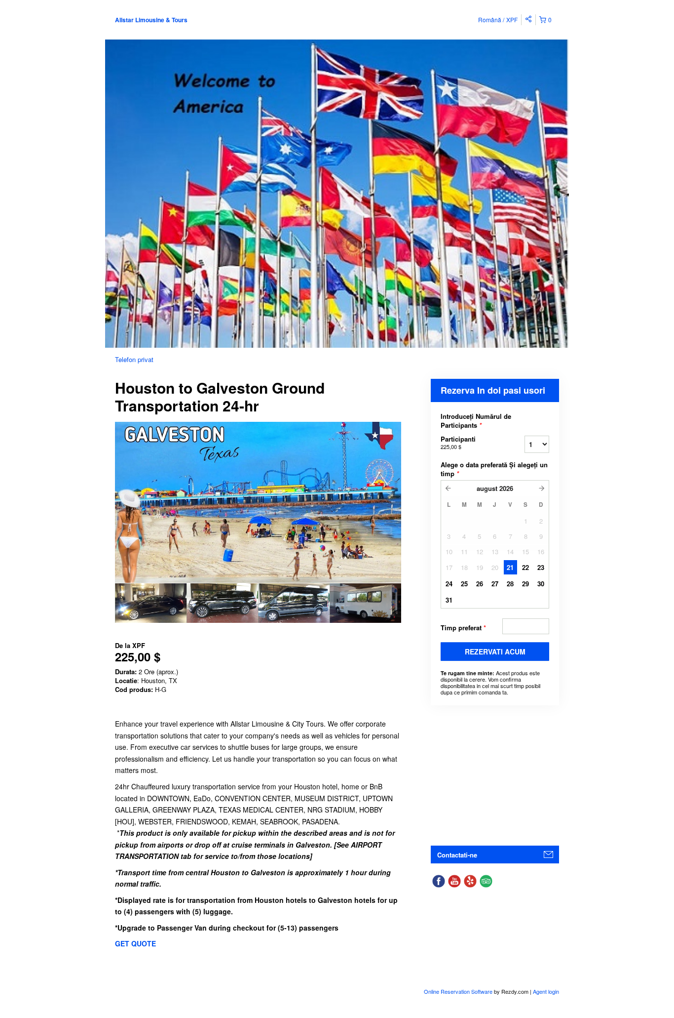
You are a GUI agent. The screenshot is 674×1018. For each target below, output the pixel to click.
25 (464, 583)
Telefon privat (134, 359)
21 (510, 567)
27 (494, 583)
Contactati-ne (457, 854)
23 (540, 567)
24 (449, 583)
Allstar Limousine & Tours (151, 19)
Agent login (546, 991)
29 (525, 583)
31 (449, 600)
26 (479, 583)
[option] (151, 603)
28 (510, 583)
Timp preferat (463, 627)
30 (540, 583)
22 (525, 567)
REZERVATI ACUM (495, 651)
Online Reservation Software (458, 991)
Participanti (458, 442)
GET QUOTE (135, 943)
